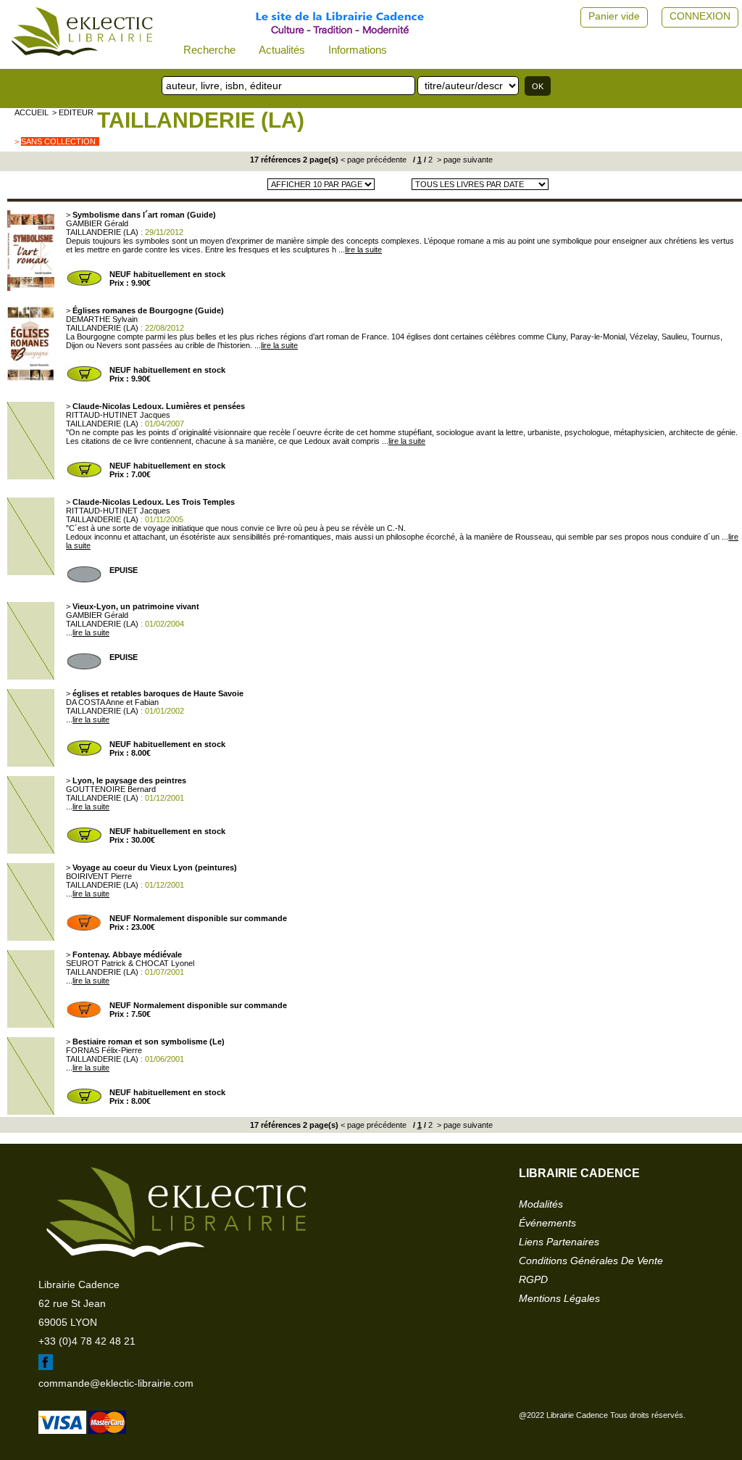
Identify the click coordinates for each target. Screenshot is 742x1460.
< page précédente (374, 159)
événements (547, 1223)
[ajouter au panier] (84, 284)
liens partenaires (559, 1241)
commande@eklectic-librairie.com (115, 1383)
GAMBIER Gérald (97, 223)
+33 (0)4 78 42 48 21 (87, 1341)
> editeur (72, 112)
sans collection (58, 141)
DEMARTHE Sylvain (102, 319)
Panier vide (614, 16)
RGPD (533, 1279)
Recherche (209, 50)
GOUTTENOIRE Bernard (111, 789)
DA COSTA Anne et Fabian (112, 702)
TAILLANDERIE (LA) (200, 120)
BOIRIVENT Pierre (99, 876)
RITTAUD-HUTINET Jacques (118, 415)
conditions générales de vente (591, 1260)
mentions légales (559, 1298)
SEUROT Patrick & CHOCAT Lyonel (130, 963)
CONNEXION (700, 16)
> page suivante (464, 159)
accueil (31, 112)
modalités (541, 1204)
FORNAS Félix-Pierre (104, 1050)
